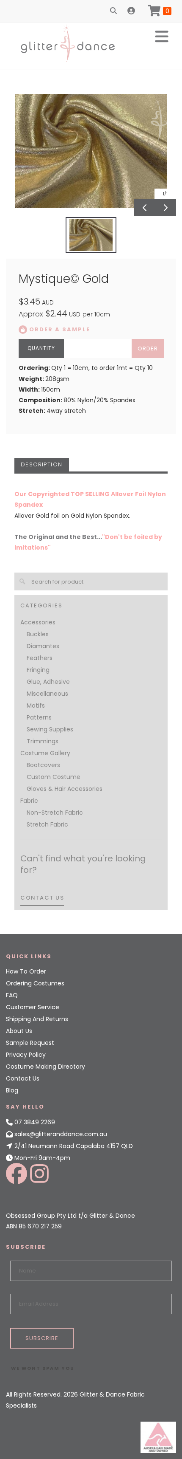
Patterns (39, 717)
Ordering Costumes (35, 983)
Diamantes (43, 646)
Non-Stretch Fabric (55, 812)
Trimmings (42, 741)
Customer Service (32, 1007)
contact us (42, 898)
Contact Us (22, 1078)
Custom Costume (53, 777)
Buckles (38, 634)
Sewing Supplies (50, 729)
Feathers (39, 658)
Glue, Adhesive (48, 681)
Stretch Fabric (47, 824)
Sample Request (30, 1043)
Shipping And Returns (37, 1019)
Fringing (38, 670)
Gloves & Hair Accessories (64, 789)
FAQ (12, 995)
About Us (19, 1031)
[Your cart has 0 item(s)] (160, 11)
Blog (12, 1090)
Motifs (36, 705)
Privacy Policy (26, 1054)
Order (148, 348)
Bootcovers (43, 765)
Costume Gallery (45, 753)
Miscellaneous (47, 693)
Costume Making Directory (45, 1066)
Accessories (37, 622)
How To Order (26, 971)
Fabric (29, 800)
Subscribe (41, 1338)
